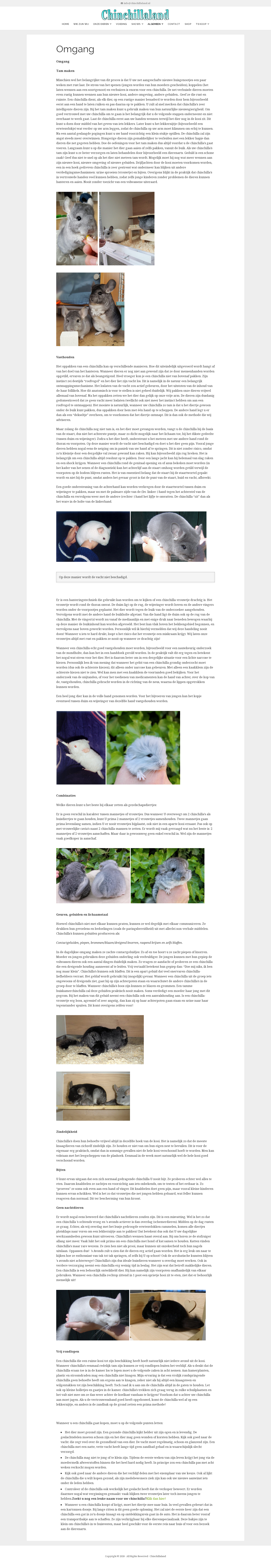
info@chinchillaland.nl (137, 3)
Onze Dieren (101, 24)
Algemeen (154, 24)
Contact (174, 24)
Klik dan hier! (156, 1499)
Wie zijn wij (81, 24)
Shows (136, 24)
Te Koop (201, 24)
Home (65, 24)
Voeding (121, 24)
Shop (188, 24)
